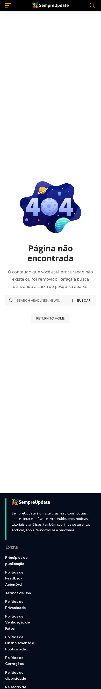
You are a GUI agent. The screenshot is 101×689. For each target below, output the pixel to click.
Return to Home (50, 318)
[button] (9, 5)
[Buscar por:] (42, 300)
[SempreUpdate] (50, 5)
